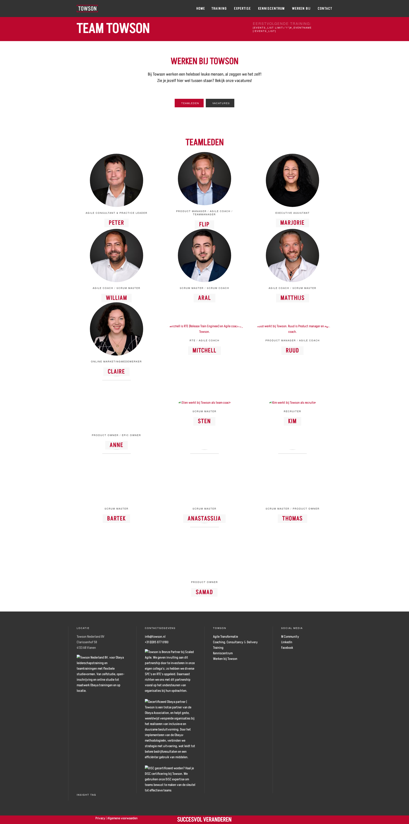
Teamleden (190, 103)
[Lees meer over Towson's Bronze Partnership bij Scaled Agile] (170, 671)
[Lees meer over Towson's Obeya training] (170, 729)
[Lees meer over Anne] (116, 402)
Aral (204, 298)
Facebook (287, 647)
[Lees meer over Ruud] (292, 328)
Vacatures (221, 103)
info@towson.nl (155, 636)
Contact (325, 8)
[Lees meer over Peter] (116, 180)
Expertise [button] (242, 8)
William (116, 298)
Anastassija (204, 518)
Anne (116, 445)
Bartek (116, 518)
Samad (204, 592)
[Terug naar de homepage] (87, 8)
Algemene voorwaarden (122, 818)
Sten (204, 421)
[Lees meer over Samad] (204, 549)
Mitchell (204, 350)
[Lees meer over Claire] (116, 328)
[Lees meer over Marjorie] (292, 180)
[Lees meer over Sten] (204, 402)
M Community (290, 636)
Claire (116, 371)
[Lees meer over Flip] (204, 178)
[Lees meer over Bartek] (116, 476)
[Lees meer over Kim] (292, 402)
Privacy (100, 818)
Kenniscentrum (271, 8)
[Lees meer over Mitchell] (204, 328)
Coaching (219, 642)
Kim (292, 421)
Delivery (252, 642)
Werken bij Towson (225, 658)
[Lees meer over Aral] (204, 255)
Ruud (292, 350)
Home (200, 8)
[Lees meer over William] (116, 255)
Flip (204, 224)
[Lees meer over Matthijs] (292, 255)
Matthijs (293, 298)
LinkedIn (286, 642)
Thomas (292, 518)
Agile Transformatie (225, 636)
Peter (116, 223)
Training (219, 8)
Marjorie (292, 223)
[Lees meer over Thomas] (292, 476)
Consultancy (235, 642)
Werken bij (301, 8)
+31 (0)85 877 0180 (156, 642)
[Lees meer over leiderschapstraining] (170, 779)
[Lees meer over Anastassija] (204, 476)
